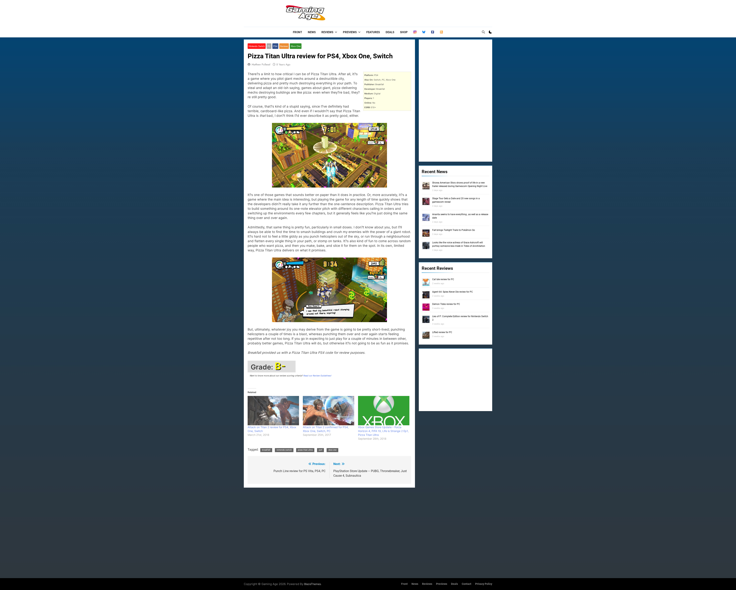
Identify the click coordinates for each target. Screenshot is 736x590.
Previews (350, 32)
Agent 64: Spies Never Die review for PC (452, 291)
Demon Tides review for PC (446, 304)
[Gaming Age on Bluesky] (423, 32)
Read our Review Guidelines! (317, 375)
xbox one (332, 450)
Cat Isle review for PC (443, 279)
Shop (404, 32)
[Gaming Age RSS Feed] (441, 32)
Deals (390, 32)
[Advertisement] (422, 12)
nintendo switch (284, 450)
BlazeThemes (312, 584)
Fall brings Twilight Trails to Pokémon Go (453, 230)
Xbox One (296, 46)
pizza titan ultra (305, 450)
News (312, 32)
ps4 (320, 450)
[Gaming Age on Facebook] (432, 32)
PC (269, 46)
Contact (466, 584)
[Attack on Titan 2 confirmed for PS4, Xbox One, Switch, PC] (328, 410)
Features (373, 32)
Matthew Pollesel (261, 64)
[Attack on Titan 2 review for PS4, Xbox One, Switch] (273, 410)
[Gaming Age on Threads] (415, 32)
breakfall (266, 450)
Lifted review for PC (442, 332)
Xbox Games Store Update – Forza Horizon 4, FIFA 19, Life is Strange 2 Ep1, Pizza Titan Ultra (383, 430)
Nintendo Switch (257, 46)
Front (297, 32)
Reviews (327, 32)
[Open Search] (483, 32)
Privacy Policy (483, 584)
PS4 (275, 46)
